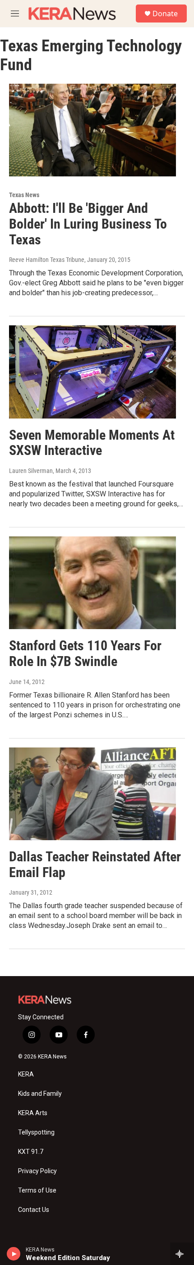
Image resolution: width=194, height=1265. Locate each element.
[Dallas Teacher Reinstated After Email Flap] (92, 793)
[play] (13, 1253)
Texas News (24, 194)
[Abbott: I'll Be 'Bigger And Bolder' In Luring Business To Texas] (92, 130)
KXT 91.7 (30, 1151)
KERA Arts (32, 1113)
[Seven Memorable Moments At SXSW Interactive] (92, 371)
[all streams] (182, 1253)
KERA (26, 1074)
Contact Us (33, 1209)
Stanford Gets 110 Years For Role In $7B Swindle (85, 653)
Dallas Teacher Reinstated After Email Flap (95, 864)
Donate (165, 13)
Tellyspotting (36, 1132)
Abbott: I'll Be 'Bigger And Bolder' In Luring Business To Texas (88, 224)
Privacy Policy (37, 1171)
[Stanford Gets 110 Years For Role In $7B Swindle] (92, 582)
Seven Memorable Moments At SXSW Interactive (92, 443)
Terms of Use (37, 1190)
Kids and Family (40, 1093)
